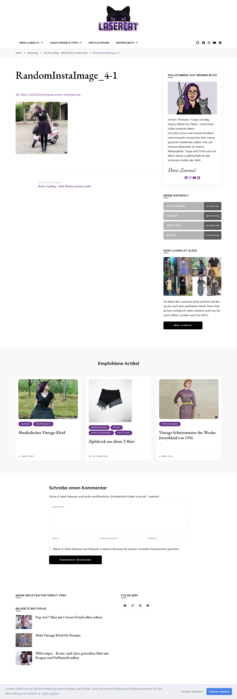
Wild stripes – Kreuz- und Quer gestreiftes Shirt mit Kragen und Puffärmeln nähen (72, 655)
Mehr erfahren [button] (51, 693)
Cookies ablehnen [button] (192, 691)
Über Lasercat (29, 42)
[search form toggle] (197, 42)
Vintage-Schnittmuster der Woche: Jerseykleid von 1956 (187, 435)
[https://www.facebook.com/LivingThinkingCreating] (124, 605)
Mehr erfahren (183, 325)
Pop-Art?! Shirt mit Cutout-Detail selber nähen (69, 617)
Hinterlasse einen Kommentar (59, 95)
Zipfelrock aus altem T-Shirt (112, 441)
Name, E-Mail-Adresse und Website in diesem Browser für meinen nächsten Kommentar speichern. (116, 549)
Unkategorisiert (101, 433)
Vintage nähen (98, 42)
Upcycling (32, 52)
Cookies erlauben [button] (219, 691)
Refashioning (99, 427)
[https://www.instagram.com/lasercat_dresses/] (132, 605)
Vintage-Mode (170, 424)
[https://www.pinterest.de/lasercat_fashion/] (147, 605)
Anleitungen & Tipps (64, 42)
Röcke (116, 427)
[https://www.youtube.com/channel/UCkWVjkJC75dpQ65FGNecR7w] (140, 605)
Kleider (25, 424)
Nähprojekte (125, 42)
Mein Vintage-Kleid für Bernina (58, 635)
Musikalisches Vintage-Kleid (41, 432)
